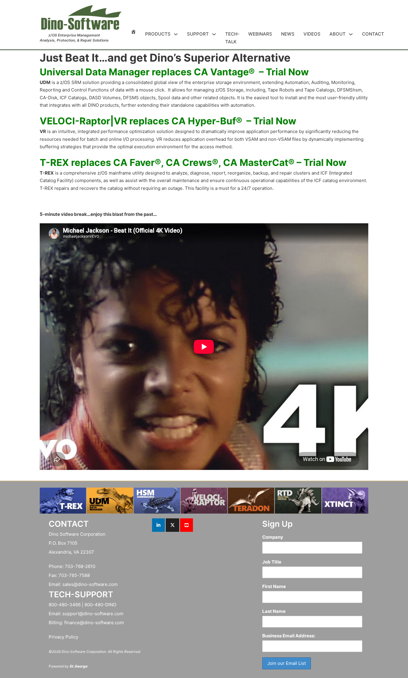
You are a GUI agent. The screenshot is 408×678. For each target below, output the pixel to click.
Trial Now (287, 72)
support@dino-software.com (92, 613)
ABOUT (337, 34)
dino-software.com (98, 584)
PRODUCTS (158, 34)
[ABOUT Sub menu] (351, 34)
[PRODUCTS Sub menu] (176, 34)
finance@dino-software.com (94, 622)
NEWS (288, 34)
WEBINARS (260, 34)
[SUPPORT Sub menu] (214, 34)
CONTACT (373, 34)
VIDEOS (311, 34)
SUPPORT (198, 34)
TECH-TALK (232, 38)
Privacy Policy (63, 637)
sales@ (70, 584)
